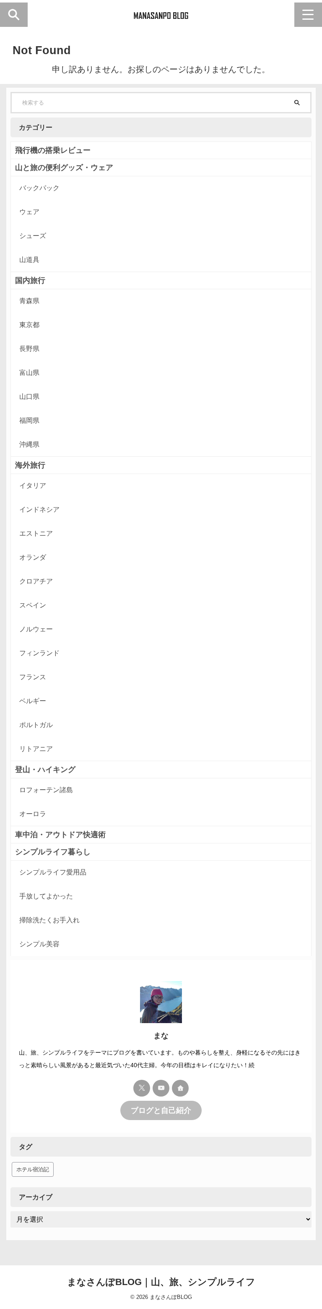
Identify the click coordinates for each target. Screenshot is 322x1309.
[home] (180, 1088)
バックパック (39, 187)
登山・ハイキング (45, 769)
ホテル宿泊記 (32, 1169)
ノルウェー (36, 629)
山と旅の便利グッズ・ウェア (64, 167)
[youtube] (161, 1088)
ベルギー (32, 700)
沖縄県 (29, 444)
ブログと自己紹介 (161, 1110)
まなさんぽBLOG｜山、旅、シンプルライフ (161, 1282)
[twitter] (141, 1088)
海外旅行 (30, 465)
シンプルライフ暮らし (53, 852)
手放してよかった (46, 896)
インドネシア (39, 509)
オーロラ (32, 813)
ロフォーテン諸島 (46, 789)
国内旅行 (30, 280)
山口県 (29, 396)
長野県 (29, 348)
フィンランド (39, 653)
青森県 (29, 300)
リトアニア (36, 748)
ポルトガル (36, 724)
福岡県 (29, 420)
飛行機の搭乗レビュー (53, 150)
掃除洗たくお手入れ (49, 920)
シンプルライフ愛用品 (52, 872)
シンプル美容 (39, 944)
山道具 (29, 259)
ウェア (29, 211)
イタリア (32, 485)
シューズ (32, 235)
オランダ (32, 557)
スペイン (32, 605)
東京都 (29, 324)
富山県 (29, 372)
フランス (32, 677)
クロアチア (36, 581)
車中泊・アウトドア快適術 (60, 834)
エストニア (36, 533)
